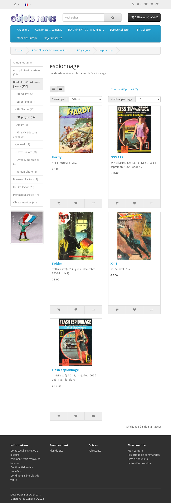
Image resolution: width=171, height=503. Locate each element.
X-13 (114, 263)
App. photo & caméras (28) (26, 72)
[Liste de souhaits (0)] (146, 4)
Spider (57, 263)
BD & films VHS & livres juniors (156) (26, 84)
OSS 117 (117, 157)
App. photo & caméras (48, 29)
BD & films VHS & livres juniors (86, 29)
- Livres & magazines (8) (26, 162)
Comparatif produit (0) (124, 89)
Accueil (19, 50)
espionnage (106, 50)
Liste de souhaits (138, 459)
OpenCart (34, 494)
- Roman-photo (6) (24, 171)
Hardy (57, 157)
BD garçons (84, 50)
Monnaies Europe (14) (26, 195)
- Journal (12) (21, 144)
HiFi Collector (144, 29)
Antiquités (23, 29)
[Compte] (139, 4)
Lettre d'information (140, 463)
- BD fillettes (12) (23, 109)
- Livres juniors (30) (25, 152)
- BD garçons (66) (24, 117)
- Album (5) (20, 125)
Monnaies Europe (27, 38)
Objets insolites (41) (24, 202)
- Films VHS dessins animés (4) (25, 134)
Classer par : (59, 99)
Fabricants (95, 450)
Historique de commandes (144, 455)
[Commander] (157, 4)
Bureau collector (120, 29)
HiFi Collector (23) (23, 187)
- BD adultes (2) (23, 94)
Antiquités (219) (22, 62)
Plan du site (56, 450)
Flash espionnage (65, 370)
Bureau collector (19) (25, 179)
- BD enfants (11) (23, 101)
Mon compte (135, 450)
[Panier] (151, 4)
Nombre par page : (122, 99)
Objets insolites (53, 38)
